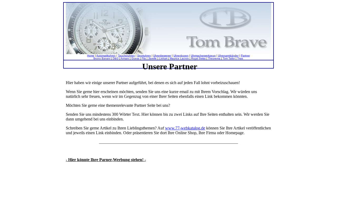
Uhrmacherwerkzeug (203, 55)
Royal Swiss (198, 58)
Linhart (163, 58)
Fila (144, 58)
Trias (240, 58)
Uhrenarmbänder (228, 55)
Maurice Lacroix (179, 58)
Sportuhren (144, 55)
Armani (125, 58)
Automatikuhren (106, 55)
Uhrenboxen (181, 55)
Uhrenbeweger (162, 55)
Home (90, 55)
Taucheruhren (126, 55)
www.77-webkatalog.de (185, 128)
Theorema (214, 58)
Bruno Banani (101, 58)
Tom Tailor (229, 58)
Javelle (152, 58)
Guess (135, 58)
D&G (115, 58)
